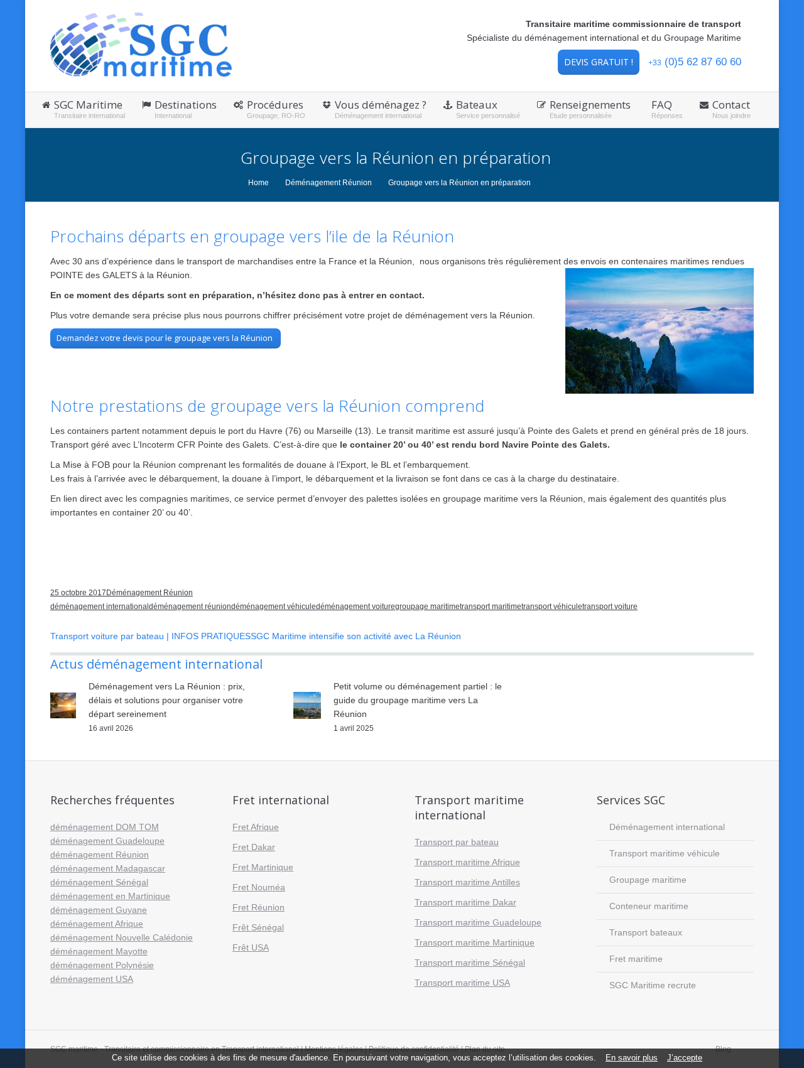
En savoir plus (632, 1058)
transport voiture (610, 606)
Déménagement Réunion (328, 182)
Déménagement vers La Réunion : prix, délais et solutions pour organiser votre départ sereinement (167, 700)
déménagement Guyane (98, 910)
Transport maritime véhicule (664, 853)
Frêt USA (250, 947)
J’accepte (684, 1058)
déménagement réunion (190, 606)
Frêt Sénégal (258, 927)
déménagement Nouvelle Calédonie (121, 937)
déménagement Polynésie (102, 965)
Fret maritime (636, 959)
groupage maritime (427, 606)
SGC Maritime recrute (652, 985)
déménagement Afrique (96, 924)
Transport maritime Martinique (475, 942)
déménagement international (99, 606)
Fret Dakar (253, 847)
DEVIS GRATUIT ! (598, 62)
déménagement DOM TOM (104, 827)
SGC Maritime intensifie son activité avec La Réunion (356, 636)
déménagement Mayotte (99, 951)
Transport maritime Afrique (467, 862)
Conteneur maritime (648, 906)
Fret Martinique (262, 867)
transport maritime (490, 606)
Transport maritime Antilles (467, 882)
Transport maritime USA (462, 983)
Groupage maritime (648, 880)
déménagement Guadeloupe (107, 841)
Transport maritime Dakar (465, 902)
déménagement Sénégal (99, 882)
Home (258, 182)
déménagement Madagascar (107, 868)
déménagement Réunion (99, 855)
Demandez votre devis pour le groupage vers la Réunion (165, 337)
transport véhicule (551, 606)
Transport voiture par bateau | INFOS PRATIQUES (150, 636)
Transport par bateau (457, 842)
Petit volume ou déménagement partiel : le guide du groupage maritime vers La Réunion (418, 700)
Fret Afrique (255, 827)
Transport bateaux (645, 932)
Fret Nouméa (258, 887)
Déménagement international (667, 827)
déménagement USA (91, 979)
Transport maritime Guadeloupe (478, 922)
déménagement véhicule (273, 606)
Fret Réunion (258, 907)
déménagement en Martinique (110, 896)
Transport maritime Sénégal (470, 962)
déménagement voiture (355, 606)
